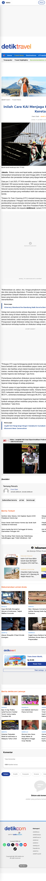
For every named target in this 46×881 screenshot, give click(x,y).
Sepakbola (36, 848)
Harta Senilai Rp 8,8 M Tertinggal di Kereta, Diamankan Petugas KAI (17, 530)
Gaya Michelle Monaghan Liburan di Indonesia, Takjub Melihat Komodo (11, 611)
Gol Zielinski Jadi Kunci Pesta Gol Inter (30, 711)
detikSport (36, 845)
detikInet (35, 840)
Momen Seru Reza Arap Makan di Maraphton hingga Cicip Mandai (28, 737)
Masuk (42, 2)
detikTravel (5, 100)
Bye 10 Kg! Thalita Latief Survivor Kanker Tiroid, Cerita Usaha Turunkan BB (9, 713)
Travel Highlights (21, 60)
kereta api (31, 500)
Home (9, 55)
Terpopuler (7, 60)
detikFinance (37, 837)
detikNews (36, 832)
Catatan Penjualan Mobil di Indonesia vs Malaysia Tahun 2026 (9, 736)
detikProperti (37, 854)
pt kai (21, 500)
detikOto (35, 851)
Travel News (19, 55)
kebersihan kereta (9, 500)
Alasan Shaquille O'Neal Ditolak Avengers (12, 636)
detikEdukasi (37, 834)
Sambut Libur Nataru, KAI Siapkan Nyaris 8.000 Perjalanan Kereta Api (18, 517)
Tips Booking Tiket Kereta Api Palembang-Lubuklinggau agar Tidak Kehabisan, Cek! (17, 537)
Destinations (31, 55)
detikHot (35, 843)
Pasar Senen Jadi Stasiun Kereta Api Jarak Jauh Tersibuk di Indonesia (18, 523)
